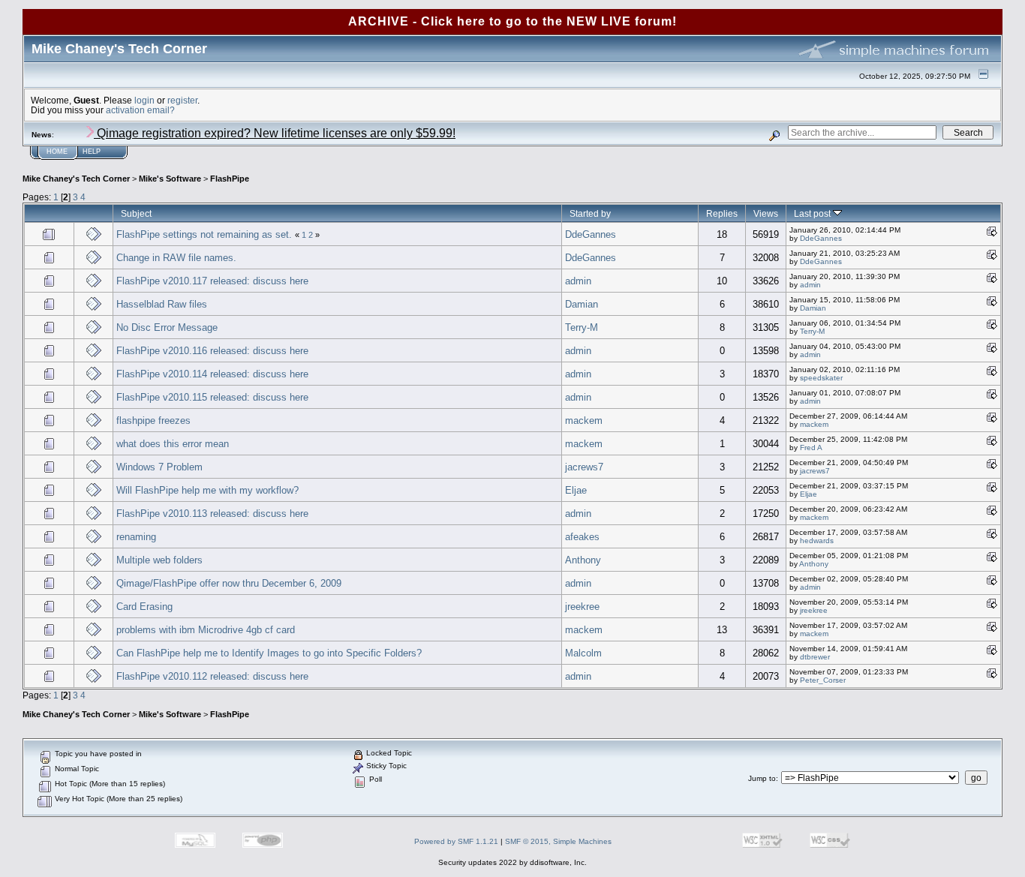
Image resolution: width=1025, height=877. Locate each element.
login (144, 100)
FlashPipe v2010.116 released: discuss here (212, 350)
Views (765, 213)
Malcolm (583, 653)
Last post (813, 213)
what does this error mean (172, 443)
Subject (136, 213)
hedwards (817, 540)
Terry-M (581, 327)
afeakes (582, 536)
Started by (590, 213)
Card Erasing (144, 606)
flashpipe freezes (153, 420)
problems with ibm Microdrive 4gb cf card (205, 629)
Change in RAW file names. (176, 257)
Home (57, 151)
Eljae (576, 490)
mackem (584, 420)
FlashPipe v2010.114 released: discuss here (212, 374)
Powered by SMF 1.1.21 (456, 841)
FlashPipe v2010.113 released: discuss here (212, 513)
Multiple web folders (159, 560)
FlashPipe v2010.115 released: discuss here (212, 397)
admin (578, 281)
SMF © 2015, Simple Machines (558, 841)
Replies (722, 213)
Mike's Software (170, 178)
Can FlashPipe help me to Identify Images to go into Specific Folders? (269, 653)
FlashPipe (229, 178)
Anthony (583, 560)
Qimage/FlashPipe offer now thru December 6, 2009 (228, 583)
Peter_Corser (823, 680)
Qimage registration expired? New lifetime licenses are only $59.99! (274, 133)
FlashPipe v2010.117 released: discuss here (212, 281)
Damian (581, 304)
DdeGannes (590, 234)
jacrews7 (584, 467)
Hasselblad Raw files (161, 304)
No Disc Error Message (167, 327)
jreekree (582, 606)
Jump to (762, 778)
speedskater (821, 378)
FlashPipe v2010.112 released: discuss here (212, 676)
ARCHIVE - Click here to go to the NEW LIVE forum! (512, 21)
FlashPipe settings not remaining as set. (204, 234)
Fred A (811, 447)
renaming (136, 536)
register (182, 100)
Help (92, 151)
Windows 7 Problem (159, 467)
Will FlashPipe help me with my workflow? (207, 490)
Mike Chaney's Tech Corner (76, 178)
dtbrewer (815, 657)
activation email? (140, 110)
